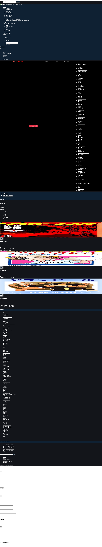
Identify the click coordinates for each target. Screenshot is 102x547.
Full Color (80, 121)
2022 (4, 446)
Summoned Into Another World (85, 178)
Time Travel (80, 182)
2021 (7, 446)
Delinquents (81, 114)
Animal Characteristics (83, 108)
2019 (12, 446)
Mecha (79, 149)
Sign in (2, 474)
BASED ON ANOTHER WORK (13, 19)
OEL (4, 390)
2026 (4, 445)
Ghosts (79, 122)
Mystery (80, 75)
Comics (79, 65)
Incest (79, 167)
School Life (80, 78)
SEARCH (5, 22)
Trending (5, 216)
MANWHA (8, 11)
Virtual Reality (81, 172)
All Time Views (9, 27)
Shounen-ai (80, 162)
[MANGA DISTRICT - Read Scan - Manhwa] (11, 4)
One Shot (80, 97)
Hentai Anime (6, 360)
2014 (4, 449)
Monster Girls (81, 151)
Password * (3, 481)
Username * (3, 504)
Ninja (79, 142)
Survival (80, 180)
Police (79, 185)
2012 (9, 449)
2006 (4, 451)
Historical (80, 129)
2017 (7, 447)
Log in (1, 522)
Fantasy (79, 93)
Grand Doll (3, 298)
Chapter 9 (2, 250)
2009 (7, 450)
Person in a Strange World (84, 183)
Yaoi (79, 186)
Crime (79, 82)
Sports (79, 176)
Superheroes (81, 179)
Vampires (80, 169)
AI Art (4, 319)
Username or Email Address (7, 536)
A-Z (4, 213)
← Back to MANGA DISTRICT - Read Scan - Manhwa (13, 493)
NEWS (4, 34)
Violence (80, 171)
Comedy (80, 74)
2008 (9, 450)
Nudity (79, 143)
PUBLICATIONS (7, 8)
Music (79, 101)
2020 (9, 446)
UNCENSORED (9, 14)
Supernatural (81, 86)
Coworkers (80, 113)
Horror (79, 132)
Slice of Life (81, 189)
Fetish (79, 119)
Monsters (80, 100)
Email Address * (4, 508)
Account (5, 37)
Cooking (80, 111)
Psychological (81, 190)
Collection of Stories (8, 331)
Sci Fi (79, 103)
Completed (8, 33)
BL (78, 115)
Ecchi (79, 92)
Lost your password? (5, 490)
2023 (12, 445)
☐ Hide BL (5, 220)
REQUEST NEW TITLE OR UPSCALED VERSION (18, 21)
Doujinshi (80, 90)
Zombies (80, 104)
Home (5, 193)
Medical (80, 147)
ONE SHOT (8, 16)
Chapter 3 (2, 306)
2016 (9, 447)
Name (7, 29)
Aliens (79, 81)
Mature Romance (82, 99)
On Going (8, 32)
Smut (79, 164)
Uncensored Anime (82, 70)
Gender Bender (81, 124)
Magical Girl (81, 137)
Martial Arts (81, 144)
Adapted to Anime (82, 71)
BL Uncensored (81, 117)
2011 (12, 449)
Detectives (80, 83)
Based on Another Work (83, 153)
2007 (12, 450)
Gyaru (79, 106)
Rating (4, 214)
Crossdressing (81, 89)
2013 (7, 449)
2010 (4, 450)
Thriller (79, 88)
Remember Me (5, 485)
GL (78, 125)
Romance (66, 61)
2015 (12, 447)
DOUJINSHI (9, 15)
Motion (4, 384)
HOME (4, 7)
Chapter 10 (3, 248)
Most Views (6, 217)
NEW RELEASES (10, 26)
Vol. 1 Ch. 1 (3, 277)
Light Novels (81, 96)
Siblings (80, 165)
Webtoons (46, 61)
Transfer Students (82, 168)
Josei (79, 95)
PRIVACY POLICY (7, 461)
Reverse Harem (81, 154)
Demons (80, 131)
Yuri (79, 187)
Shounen (80, 85)
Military (80, 150)
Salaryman (80, 155)
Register (8, 40)
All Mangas (8, 196)
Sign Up (2, 499)
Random (8, 30)
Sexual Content (81, 160)
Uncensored (6, 426)
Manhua (80, 139)
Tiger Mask (3, 241)
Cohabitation (81, 110)
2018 (4, 447)
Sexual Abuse (81, 158)
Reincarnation (81, 146)
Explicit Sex (81, 126)
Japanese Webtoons (82, 64)
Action (79, 72)
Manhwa (80, 140)
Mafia (79, 135)
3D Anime (80, 68)
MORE (76, 61)
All (6, 61)
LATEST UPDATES (10, 23)
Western (5, 433)
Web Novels (81, 173)
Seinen (79, 79)
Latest (4, 211)
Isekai (79, 133)
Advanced (2, 47)
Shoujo (79, 77)
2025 (7, 445)
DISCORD (8, 36)
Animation (80, 67)
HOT (7, 25)
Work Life (80, 175)
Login (7, 39)
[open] (0, 48)
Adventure (80, 107)
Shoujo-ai (80, 161)
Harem (79, 128)
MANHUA (8, 12)
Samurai (80, 157)
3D (78, 63)
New (4, 218)
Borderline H (81, 118)
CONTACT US (6, 459)
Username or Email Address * (7, 477)
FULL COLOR (9, 18)
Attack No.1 (3, 270)
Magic (79, 136)
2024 (9, 445)
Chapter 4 (2, 305)
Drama (56, 61)
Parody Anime (6, 393)
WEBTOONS (9, 9)
